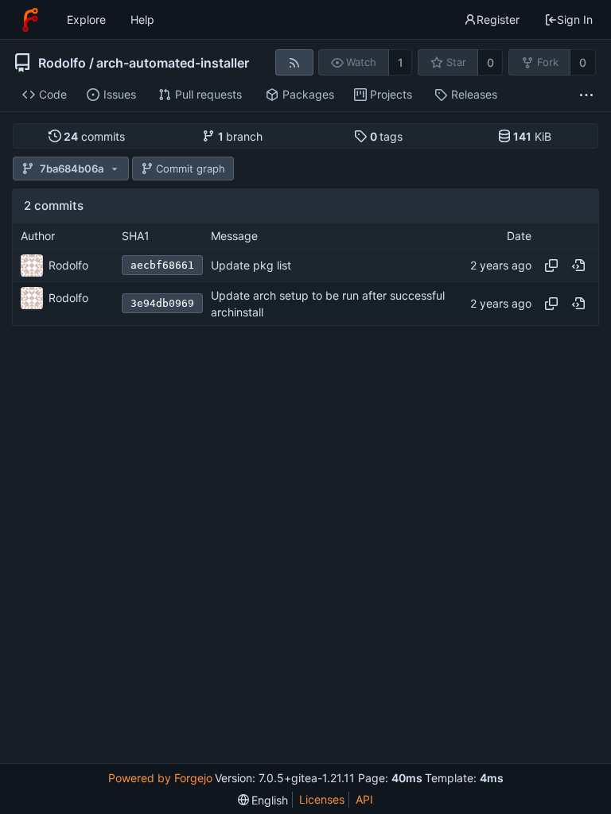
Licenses (321, 799)
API (364, 799)
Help (142, 19)
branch (240, 136)
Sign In (575, 19)
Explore (86, 19)
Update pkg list (251, 265)
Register (498, 19)
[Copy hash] (551, 265)
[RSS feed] (294, 62)
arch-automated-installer (172, 63)
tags (386, 136)
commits (94, 136)
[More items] (586, 95)
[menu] (263, 800)
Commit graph (190, 168)
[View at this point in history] (578, 265)
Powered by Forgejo (160, 778)
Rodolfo (62, 63)
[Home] (30, 20)
